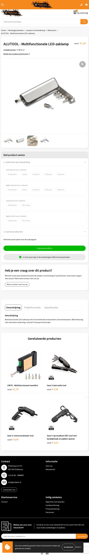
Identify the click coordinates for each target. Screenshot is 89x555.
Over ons (49, 466)
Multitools (52, 30)
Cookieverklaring (52, 505)
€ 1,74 (12, 389)
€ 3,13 (52, 442)
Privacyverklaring (52, 509)
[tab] (13, 307)
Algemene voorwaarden (55, 502)
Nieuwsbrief (50, 469)
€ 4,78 (12, 439)
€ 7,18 (52, 389)
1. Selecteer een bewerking (16, 162)
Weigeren (78, 547)
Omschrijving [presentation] (13, 307)
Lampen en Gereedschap (35, 30)
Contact (4, 502)
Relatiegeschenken (16, 30)
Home (3, 30)
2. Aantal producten (13, 231)
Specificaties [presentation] (51, 307)
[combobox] (41, 21)
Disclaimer (50, 512)
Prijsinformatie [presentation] (32, 307)
